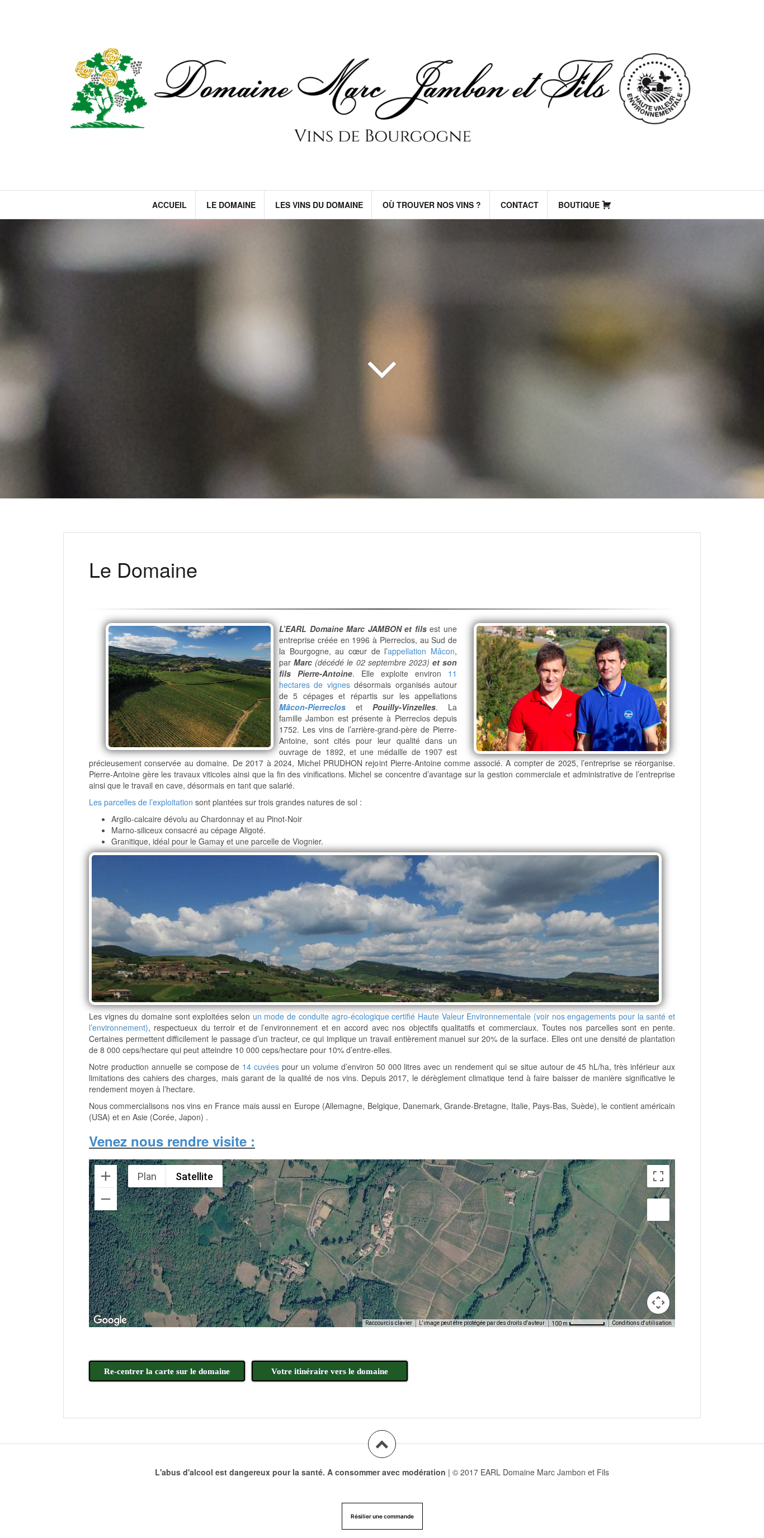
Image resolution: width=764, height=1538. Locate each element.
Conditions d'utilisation (642, 1323)
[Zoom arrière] (106, 1199)
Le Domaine (231, 204)
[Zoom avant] (106, 1176)
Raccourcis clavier (388, 1323)
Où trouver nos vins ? (432, 204)
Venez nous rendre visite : (172, 1140)
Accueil (169, 204)
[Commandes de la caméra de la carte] (658, 1302)
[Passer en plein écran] (658, 1176)
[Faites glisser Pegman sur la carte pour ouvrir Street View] (658, 1210)
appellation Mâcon (421, 651)
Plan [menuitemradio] (147, 1176)
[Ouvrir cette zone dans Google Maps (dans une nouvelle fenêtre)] (110, 1320)
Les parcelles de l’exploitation (141, 802)
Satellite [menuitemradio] (194, 1176)
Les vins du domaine (319, 204)
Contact (520, 204)
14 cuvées (260, 1066)
